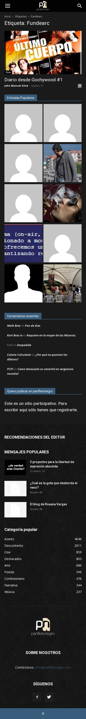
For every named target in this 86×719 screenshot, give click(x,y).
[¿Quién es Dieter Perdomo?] (23, 284)
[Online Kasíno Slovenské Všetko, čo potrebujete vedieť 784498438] (62, 123)
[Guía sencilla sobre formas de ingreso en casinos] (62, 243)
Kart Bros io (14, 335)
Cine (8, 72)
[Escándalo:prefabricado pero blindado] (23, 163)
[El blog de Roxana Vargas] (15, 509)
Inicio (7, 16)
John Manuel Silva (16, 85)
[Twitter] (49, 697)
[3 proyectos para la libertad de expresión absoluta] (15, 467)
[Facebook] (37, 697)
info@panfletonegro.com (53, 667)
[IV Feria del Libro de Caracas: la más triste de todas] (62, 284)
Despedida (24, 345)
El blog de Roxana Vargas (48, 504)
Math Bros (14, 326)
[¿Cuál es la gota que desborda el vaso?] (15, 488)
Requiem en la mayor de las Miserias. (51, 335)
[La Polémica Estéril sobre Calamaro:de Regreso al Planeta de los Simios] (62, 203)
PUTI (10, 369)
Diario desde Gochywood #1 (33, 79)
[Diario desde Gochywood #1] (43, 52)
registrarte (67, 409)
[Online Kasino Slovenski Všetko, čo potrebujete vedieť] (23, 123)
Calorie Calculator (19, 355)
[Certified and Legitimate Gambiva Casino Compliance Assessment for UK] (23, 203)
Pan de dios (32, 326)
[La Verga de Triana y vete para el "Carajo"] (62, 163)
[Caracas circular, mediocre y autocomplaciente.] (23, 243)
